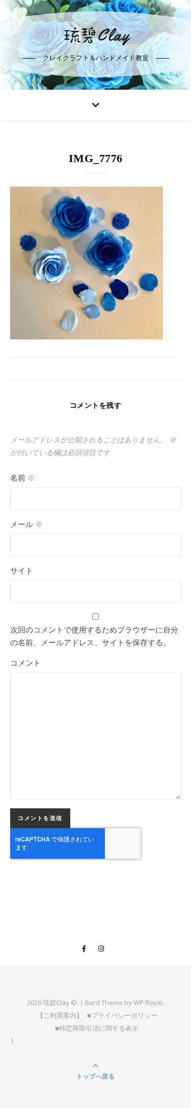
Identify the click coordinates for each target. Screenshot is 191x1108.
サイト (21, 570)
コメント (25, 662)
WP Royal (147, 1002)
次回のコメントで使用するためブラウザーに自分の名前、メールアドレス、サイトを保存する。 (94, 635)
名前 (22, 477)
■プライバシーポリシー (122, 1015)
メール (26, 524)
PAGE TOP (177, 1066)
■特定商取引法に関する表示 (97, 1028)
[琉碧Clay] (96, 35)
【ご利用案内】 (60, 1015)
